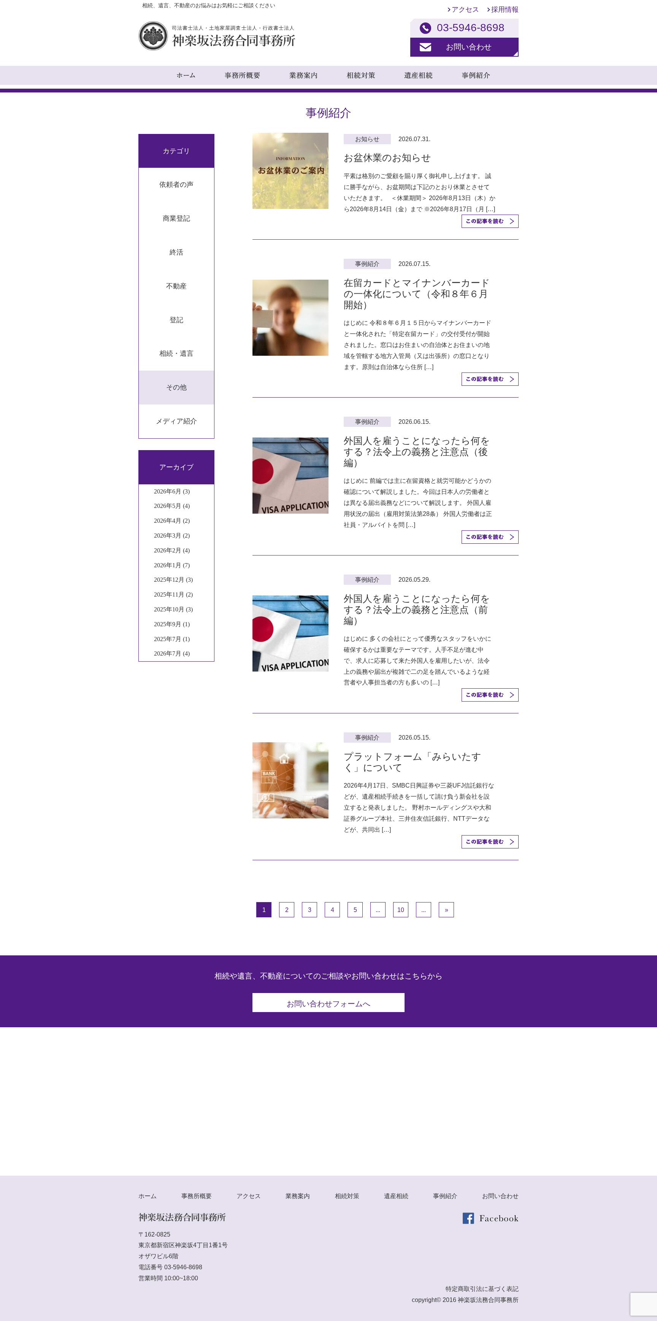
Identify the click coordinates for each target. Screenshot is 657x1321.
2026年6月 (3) (172, 491)
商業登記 (176, 218)
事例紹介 (445, 1196)
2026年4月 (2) (172, 520)
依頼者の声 (176, 184)
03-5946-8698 (183, 1267)
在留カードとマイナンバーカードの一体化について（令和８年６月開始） (417, 293)
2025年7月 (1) (172, 639)
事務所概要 (196, 1196)
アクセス (465, 9)
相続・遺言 (176, 353)
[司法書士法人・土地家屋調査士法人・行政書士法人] (216, 48)
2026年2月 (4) (172, 550)
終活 (176, 252)
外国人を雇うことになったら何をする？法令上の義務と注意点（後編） (417, 451)
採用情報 (505, 9)
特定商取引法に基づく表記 (482, 1289)
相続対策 (347, 1196)
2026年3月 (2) (172, 535)
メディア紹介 (176, 421)
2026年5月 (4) (172, 506)
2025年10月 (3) (173, 609)
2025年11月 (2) (173, 594)
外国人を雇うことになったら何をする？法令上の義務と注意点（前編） (417, 609)
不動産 (176, 286)
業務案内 (298, 1196)
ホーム (147, 1196)
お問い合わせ (469, 47)
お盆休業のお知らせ (387, 157)
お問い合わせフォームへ (328, 1004)
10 (400, 910)
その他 (176, 387)
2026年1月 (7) (172, 565)
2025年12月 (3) (173, 579)
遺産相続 (396, 1196)
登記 (176, 320)
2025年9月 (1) (172, 624)
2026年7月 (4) (172, 653)
